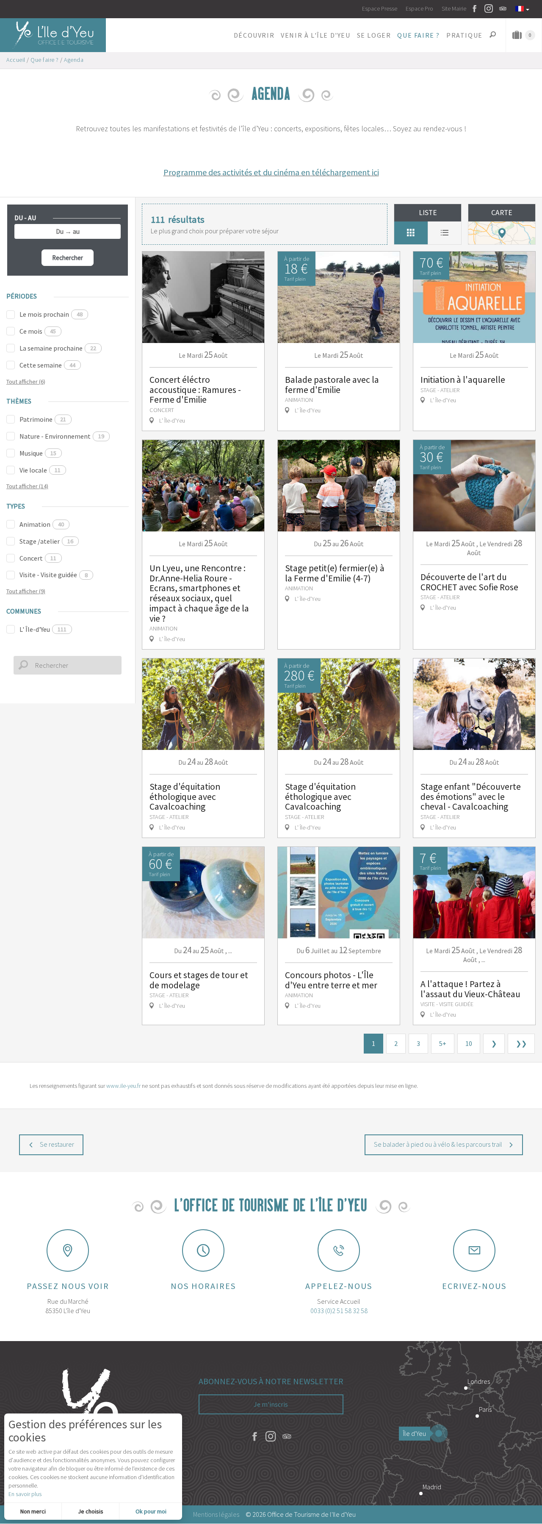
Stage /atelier (46, 541)
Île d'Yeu (414, 1433)
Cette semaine (47, 365)
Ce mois (37, 331)
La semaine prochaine (57, 348)
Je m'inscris (271, 1404)
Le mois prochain (51, 314)
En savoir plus (24, 1494)
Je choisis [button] (90, 1511)
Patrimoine (42, 419)
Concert (37, 558)
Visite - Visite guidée (53, 574)
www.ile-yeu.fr (123, 1086)
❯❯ (521, 1043)
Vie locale (40, 470)
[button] (253, 35)
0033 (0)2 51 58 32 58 (339, 1310)
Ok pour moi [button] (151, 1511)
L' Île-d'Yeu (42, 629)
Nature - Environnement (61, 436)
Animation (41, 524)
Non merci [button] (33, 1511)
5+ (442, 1043)
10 (468, 1043)
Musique (37, 453)
